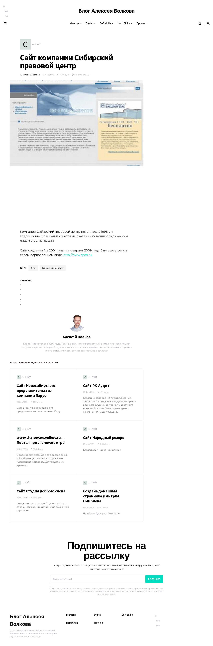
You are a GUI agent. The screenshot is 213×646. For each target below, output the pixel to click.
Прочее (98, 622)
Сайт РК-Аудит (96, 385)
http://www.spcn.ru (77, 255)
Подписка (154, 579)
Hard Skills (72, 622)
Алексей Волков (31, 75)
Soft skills (127, 614)
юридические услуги (52, 268)
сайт (33, 268)
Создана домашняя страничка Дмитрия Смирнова (101, 496)
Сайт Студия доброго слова (41, 491)
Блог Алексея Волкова (107, 11)
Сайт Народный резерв (103, 437)
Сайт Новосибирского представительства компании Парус (36, 390)
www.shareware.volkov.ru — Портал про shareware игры (41, 440)
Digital (97, 614)
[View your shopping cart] (200, 23)
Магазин (71, 614)
